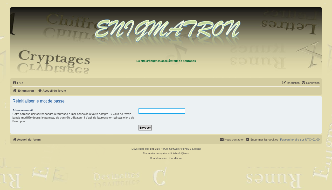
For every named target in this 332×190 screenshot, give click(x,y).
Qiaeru (185, 153)
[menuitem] (17, 83)
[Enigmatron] (166, 33)
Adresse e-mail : (23, 110)
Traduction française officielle (160, 153)
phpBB (154, 148)
